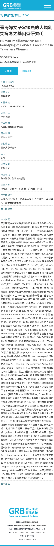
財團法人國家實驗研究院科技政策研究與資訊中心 (30, 525)
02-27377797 (40, 532)
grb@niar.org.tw (30, 539)
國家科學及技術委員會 (30, 522)
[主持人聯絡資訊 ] (28, 62)
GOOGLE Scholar (9, 57)
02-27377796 (18, 532)
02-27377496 (29, 532)
